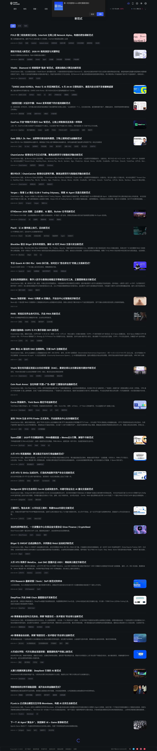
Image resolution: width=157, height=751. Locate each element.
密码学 (31, 78)
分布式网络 (80, 43)
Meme (30, 445)
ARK (20, 359)
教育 (67, 643)
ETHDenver (22, 219)
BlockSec (21, 255)
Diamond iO (22, 78)
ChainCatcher (23, 165)
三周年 (29, 518)
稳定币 (90, 130)
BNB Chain (31, 608)
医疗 (61, 643)
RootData (50, 165)
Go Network (45, 481)
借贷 (45, 535)
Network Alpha (44, 43)
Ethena (45, 410)
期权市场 (21, 59)
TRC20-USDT (63, 130)
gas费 (46, 130)
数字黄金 (27, 662)
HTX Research (29, 589)
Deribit (38, 59)
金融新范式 (40, 464)
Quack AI (21, 271)
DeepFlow (22, 608)
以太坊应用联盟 (49, 376)
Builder (51, 219)
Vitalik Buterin (23, 376)
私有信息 (71, 43)
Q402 (29, 271)
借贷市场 (64, 410)
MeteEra (29, 573)
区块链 (47, 627)
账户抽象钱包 (31, 130)
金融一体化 (68, 146)
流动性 (97, 43)
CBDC (30, 290)
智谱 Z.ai (44, 203)
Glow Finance (23, 535)
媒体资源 (36, 749)
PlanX (20, 236)
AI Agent (28, 203)
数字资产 (58, 146)
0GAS (40, 130)
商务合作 (52, 749)
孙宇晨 (29, 114)
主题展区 (74, 95)
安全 (35, 255)
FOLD (20, 43)
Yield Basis (22, 410)
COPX (20, 340)
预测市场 (43, 219)
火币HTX (21, 464)
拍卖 (27, 43)
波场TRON (37, 114)
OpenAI (30, 678)
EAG (31, 376)
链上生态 (84, 146)
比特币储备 (29, 695)
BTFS (33, 429)
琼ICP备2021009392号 (119, 749)
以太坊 (38, 78)
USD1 (46, 573)
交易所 (35, 219)
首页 (15, 9)
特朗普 (21, 695)
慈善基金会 (22, 627)
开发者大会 (58, 95)
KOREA (31, 95)
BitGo (28, 481)
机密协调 (54, 43)
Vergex (36, 203)
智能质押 (55, 236)
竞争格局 (67, 59)
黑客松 (66, 95)
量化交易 (38, 499)
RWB (20, 322)
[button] (145, 3)
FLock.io (21, 714)
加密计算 (62, 43)
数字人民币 (22, 290)
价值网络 (39, 340)
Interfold (34, 43)
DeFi (32, 340)
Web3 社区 (37, 518)
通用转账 (89, 43)
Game (29, 730)
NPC (35, 730)
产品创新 (76, 59)
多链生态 (63, 271)
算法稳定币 (30, 464)
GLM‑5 (21, 203)
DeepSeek (22, 678)
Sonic (20, 589)
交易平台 (92, 146)
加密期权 (29, 59)
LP (51, 410)
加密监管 (62, 695)
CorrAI (30, 499)
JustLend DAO (74, 130)
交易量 (51, 59)
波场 (83, 130)
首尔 (50, 95)
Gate (20, 146)
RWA (51, 146)
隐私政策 (60, 749)
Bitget (29, 255)
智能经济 (41, 165)
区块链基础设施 (43, 643)
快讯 (24, 9)
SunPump (21, 445)
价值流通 (53, 114)
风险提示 (68, 749)
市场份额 (59, 59)
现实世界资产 (46, 271)
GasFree (21, 130)
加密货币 (32, 165)
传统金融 (43, 146)
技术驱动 (39, 627)
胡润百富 (21, 114)
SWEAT (27, 554)
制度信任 (31, 627)
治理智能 (36, 271)
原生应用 (59, 376)
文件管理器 (41, 429)
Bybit (44, 59)
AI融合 (46, 114)
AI (44, 95)
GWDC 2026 (22, 95)
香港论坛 (32, 184)
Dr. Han (27, 146)
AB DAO (21, 643)
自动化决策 (37, 236)
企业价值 (49, 322)
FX (26, 340)
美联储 (55, 695)
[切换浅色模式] (141, 3)
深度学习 (42, 730)
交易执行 (70, 236)
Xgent (63, 236)
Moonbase (30, 714)
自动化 (55, 271)
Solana (38, 535)
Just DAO (38, 573)
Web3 (39, 95)
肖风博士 (38, 376)
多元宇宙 (51, 730)
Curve (37, 410)
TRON (54, 130)
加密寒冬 (35, 146)
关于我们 (28, 749)
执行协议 (46, 236)
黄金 (20, 662)
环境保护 (53, 643)
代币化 (33, 322)
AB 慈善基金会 (31, 643)
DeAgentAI (22, 499)
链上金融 (28, 236)
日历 (46, 9)
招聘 (75, 749)
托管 (54, 481)
